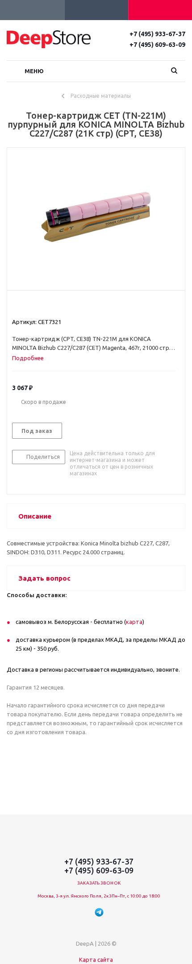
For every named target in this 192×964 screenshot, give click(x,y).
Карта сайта (96, 959)
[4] (42, 305)
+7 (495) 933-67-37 (157, 34)
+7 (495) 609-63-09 (157, 45)
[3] (33, 305)
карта (134, 622)
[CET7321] (96, 217)
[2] (25, 305)
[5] (50, 305)
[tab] (31, 357)
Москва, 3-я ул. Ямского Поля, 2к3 (75, 895)
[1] (16, 305)
